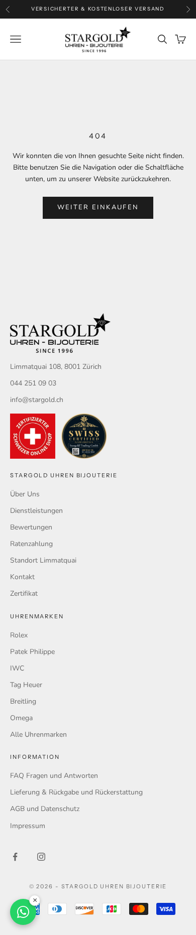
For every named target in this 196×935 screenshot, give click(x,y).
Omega (21, 718)
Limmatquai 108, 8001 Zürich (56, 366)
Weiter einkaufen (98, 207)
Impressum (27, 826)
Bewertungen (31, 527)
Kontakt (22, 577)
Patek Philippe (32, 651)
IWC (17, 668)
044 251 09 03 (33, 383)
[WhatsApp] (23, 912)
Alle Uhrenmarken (38, 734)
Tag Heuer (26, 685)
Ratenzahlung (31, 544)
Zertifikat (24, 593)
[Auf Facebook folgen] (15, 857)
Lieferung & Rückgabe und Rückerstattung (76, 792)
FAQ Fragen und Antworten (54, 775)
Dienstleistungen (36, 510)
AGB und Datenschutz (44, 809)
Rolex (19, 635)
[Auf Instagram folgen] (41, 857)
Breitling (23, 701)
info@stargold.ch (36, 400)
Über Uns (25, 494)
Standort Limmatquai (43, 560)
